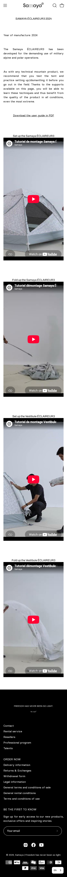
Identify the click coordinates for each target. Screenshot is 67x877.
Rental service (12, 731)
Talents (8, 748)
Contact (8, 725)
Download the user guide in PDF (33, 115)
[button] (54, 5)
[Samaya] (33, 5)
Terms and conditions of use (21, 798)
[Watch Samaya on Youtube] (41, 845)
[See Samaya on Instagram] (25, 845)
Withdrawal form (14, 776)
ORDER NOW (12, 759)
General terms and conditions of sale (27, 787)
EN (55, 870)
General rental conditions (19, 793)
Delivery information (16, 765)
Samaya (19, 854)
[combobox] (58, 870)
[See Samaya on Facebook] (33, 845)
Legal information (14, 781)
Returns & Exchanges (17, 770)
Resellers (9, 737)
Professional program (17, 742)
